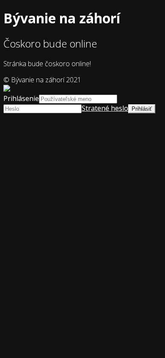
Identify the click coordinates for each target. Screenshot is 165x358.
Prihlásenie (21, 98)
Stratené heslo (105, 108)
